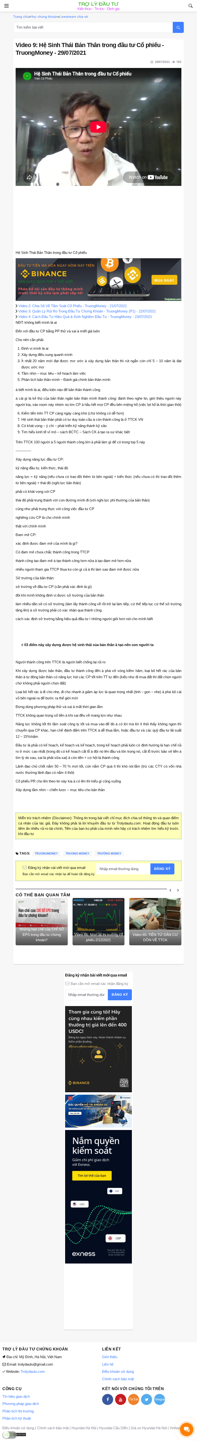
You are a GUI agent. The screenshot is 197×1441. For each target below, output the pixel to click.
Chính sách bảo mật (118, 1379)
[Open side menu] (6, 5)
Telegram (159, 1399)
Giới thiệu (109, 1357)
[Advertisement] (98, 1296)
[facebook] (107, 1399)
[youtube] (120, 1399)
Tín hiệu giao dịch (16, 1396)
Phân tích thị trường (18, 1411)
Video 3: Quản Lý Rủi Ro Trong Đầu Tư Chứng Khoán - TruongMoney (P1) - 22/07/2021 (87, 311)
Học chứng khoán (44, 16)
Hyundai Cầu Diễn (113, 1428)
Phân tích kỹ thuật (16, 1418)
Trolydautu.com (33, 1371)
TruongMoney (46, 853)
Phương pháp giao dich (20, 1404)
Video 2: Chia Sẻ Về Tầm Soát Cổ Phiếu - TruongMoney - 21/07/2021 (72, 306)
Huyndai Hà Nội (84, 1428)
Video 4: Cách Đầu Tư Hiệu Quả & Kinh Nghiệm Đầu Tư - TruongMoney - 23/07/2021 (85, 317)
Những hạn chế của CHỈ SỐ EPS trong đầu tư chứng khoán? (41, 934)
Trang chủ (21, 16)
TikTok (133, 1399)
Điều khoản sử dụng (118, 1371)
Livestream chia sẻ (73, 16)
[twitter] (146, 1399)
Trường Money (109, 853)
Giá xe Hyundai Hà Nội (149, 1428)
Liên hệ (107, 1364)
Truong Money (77, 853)
